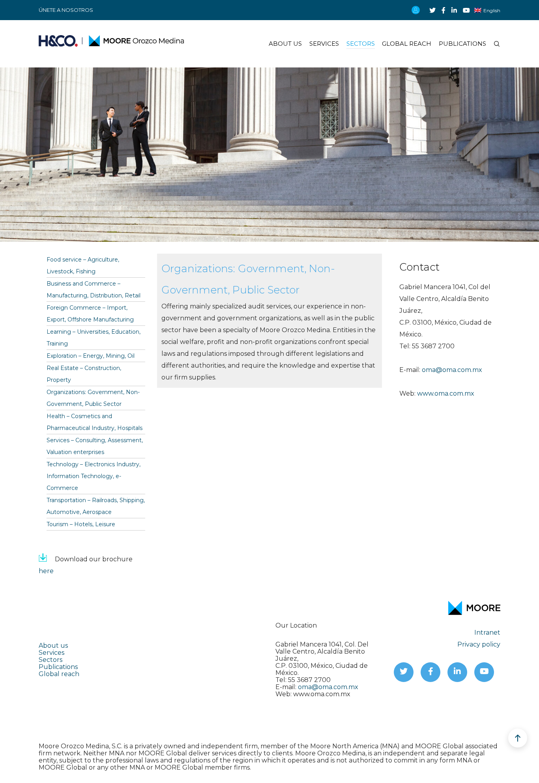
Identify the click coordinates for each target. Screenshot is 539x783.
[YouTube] (466, 10)
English (491, 10)
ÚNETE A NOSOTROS (66, 10)
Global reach (59, 674)
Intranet (487, 632)
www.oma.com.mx (445, 393)
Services (51, 652)
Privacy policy (478, 644)
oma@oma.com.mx (452, 370)
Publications (58, 667)
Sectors (50, 659)
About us (53, 645)
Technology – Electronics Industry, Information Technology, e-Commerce (93, 476)
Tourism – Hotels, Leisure (81, 524)
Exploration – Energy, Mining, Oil (91, 355)
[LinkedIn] (454, 10)
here (46, 571)
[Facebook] (443, 10)
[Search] (493, 43)
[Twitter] (432, 10)
